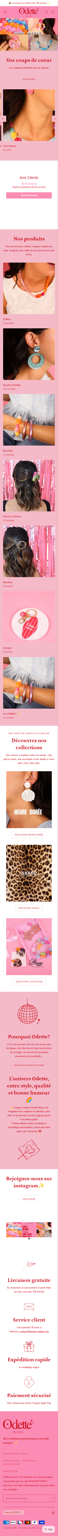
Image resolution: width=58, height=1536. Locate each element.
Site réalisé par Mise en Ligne (31, 1528)
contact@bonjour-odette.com (34, 1331)
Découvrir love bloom (29, 982)
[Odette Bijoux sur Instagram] (53, 1513)
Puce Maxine (9, 146)
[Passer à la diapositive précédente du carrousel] (27, 44)
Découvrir (29, 79)
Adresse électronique (15, 1495)
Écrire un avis (29, 195)
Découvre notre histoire (29, 1065)
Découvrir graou (29, 908)
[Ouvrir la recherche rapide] (46, 12)
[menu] (5, 12)
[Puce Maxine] (29, 115)
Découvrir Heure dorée (29, 835)
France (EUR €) (12, 1512)
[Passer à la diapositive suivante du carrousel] (31, 44)
